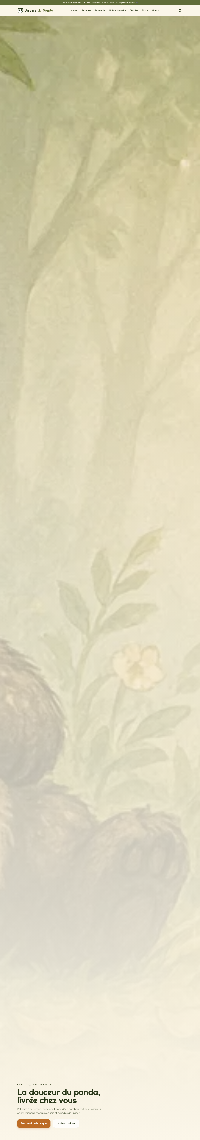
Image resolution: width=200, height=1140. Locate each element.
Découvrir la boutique (34, 1123)
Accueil (74, 10)
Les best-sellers (66, 1123)
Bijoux (145, 10)
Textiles (134, 10)
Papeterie (100, 10)
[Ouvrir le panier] (180, 10)
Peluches (86, 10)
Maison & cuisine (117, 10)
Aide (154, 10)
